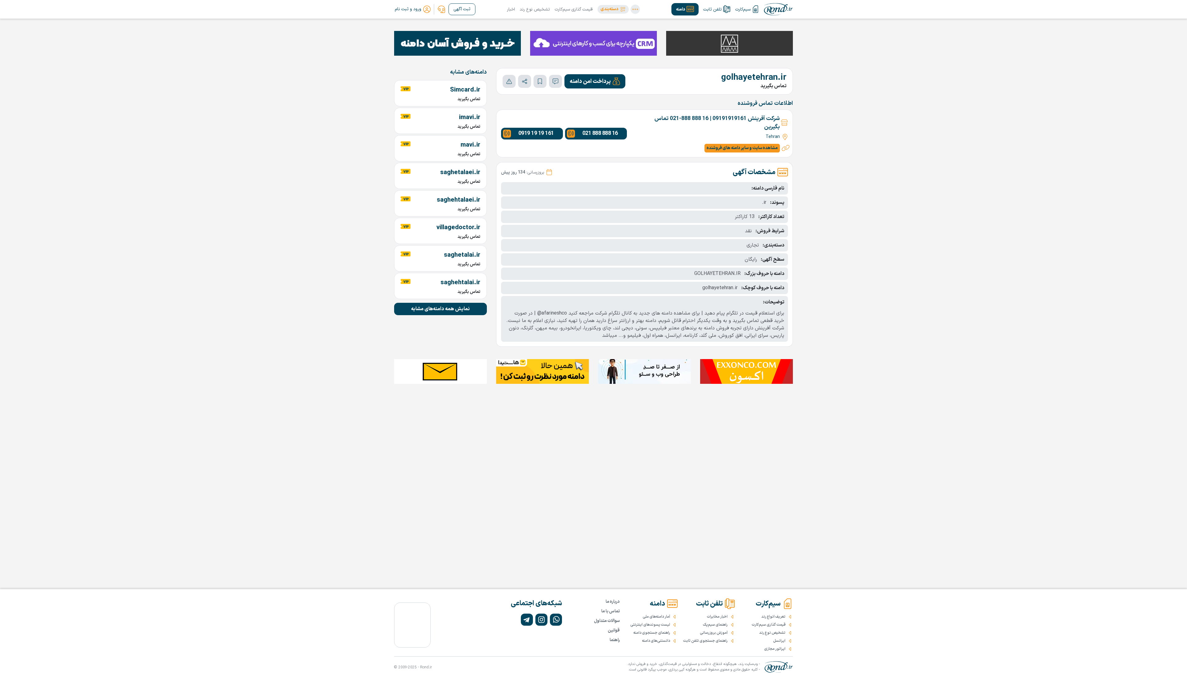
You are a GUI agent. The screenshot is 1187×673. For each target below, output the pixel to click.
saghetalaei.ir (460, 172)
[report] (509, 81)
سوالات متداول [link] (607, 621)
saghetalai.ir (462, 255)
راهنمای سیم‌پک (715, 625)
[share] (524, 81)
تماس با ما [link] (610, 611)
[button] (613, 9)
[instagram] (541, 620)
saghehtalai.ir (460, 282)
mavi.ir (470, 145)
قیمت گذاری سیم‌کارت (574, 9)
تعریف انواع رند (773, 616)
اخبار (511, 9)
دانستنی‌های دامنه (656, 641)
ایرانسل (779, 641)
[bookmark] (540, 81)
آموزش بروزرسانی (714, 633)
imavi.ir (469, 117)
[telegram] (527, 620)
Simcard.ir (465, 90)
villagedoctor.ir (458, 227)
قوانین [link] (614, 630)
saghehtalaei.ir (458, 200)
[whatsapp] (556, 620)
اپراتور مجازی (774, 649)
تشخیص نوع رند (535, 9)
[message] (555, 81)
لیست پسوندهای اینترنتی (650, 625)
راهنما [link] (615, 640)
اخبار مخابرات (717, 616)
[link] (441, 9)
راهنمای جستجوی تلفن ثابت (705, 641)
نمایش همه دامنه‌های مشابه (440, 309)
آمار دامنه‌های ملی (656, 616)
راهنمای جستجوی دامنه (651, 633)
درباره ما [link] (613, 601)
